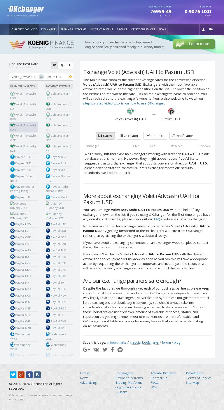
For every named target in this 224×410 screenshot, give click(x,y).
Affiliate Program (163, 373)
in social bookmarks (144, 342)
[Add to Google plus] (86, 349)
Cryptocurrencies (143, 29)
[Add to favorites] (70, 77)
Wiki (154, 387)
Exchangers (48, 29)
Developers (195, 373)
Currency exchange (24, 29)
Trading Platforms (73, 29)
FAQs (158, 219)
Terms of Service (199, 378)
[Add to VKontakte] (96, 349)
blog (177, 342)
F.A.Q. (155, 382)
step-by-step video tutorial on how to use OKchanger (123, 103)
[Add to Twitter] (105, 349)
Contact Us (159, 378)
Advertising (88, 382)
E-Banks (122, 29)
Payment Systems (101, 29)
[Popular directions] (62, 65)
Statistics (157, 135)
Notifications (185, 135)
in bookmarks (117, 342)
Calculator (130, 135)
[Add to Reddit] (120, 349)
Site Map (192, 382)
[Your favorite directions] (69, 65)
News (162, 29)
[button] (203, 29)
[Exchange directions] (54, 65)
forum (166, 342)
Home (84, 373)
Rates (107, 135)
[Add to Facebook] (112, 349)
